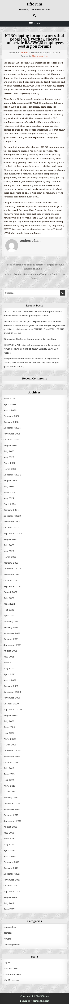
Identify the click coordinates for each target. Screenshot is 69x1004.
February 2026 (12, 416)
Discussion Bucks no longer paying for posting (30, 339)
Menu (37, 23)
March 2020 (10, 744)
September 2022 (13, 586)
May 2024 (9, 498)
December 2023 (12, 516)
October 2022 (11, 580)
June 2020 (9, 727)
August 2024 (10, 480)
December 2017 (12, 874)
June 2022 (9, 604)
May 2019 (9, 780)
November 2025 (12, 433)
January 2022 (11, 627)
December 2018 (12, 803)
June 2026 (9, 398)
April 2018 (9, 850)
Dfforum (34, 4)
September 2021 (12, 645)
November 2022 (12, 574)
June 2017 (9, 909)
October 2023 (11, 527)
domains (8, 933)
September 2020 (13, 709)
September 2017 (12, 891)
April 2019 (9, 786)
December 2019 (12, 750)
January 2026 (11, 422)
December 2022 (12, 568)
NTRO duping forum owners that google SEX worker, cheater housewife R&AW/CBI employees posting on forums (34, 41)
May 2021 (9, 668)
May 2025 (9, 457)
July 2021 (9, 656)
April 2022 (10, 615)
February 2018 (11, 862)
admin (24, 53)
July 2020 (9, 721)
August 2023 (10, 539)
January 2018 (11, 868)
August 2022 (10, 592)
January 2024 (11, 510)
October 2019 (11, 762)
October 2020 (11, 703)
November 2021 (12, 633)
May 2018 (9, 844)
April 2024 (10, 504)
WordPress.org (11, 980)
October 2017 (11, 885)
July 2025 (9, 451)
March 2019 (10, 791)
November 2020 (12, 697)
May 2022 (9, 610)
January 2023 (11, 563)
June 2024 (9, 492)
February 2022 (11, 621)
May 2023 (9, 551)
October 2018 (11, 815)
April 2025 (10, 463)
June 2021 (9, 662)
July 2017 (9, 903)
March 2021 (10, 680)
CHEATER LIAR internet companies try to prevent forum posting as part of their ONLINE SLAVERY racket (32, 349)
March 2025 (10, 469)
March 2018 (10, 856)
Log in (7, 962)
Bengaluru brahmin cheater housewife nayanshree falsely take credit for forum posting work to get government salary (31, 362)
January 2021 (11, 686)
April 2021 (9, 674)
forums (7, 938)
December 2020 (12, 692)
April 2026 (10, 404)
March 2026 (10, 410)
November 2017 (12, 879)
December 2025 (12, 427)
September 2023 (13, 533)
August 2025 (10, 445)
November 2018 (12, 809)
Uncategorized (40, 56)
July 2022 (9, 598)
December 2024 (12, 474)
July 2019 (9, 768)
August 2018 (10, 827)
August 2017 (10, 897)
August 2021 (10, 651)
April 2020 (10, 739)
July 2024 (9, 486)
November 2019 (12, 756)
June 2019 (9, 774)
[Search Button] (34, 15)
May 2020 (9, 733)
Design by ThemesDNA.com (34, 1001)
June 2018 (9, 838)
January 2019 (11, 797)
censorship (10, 927)
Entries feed (10, 968)
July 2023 (9, 545)
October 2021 (11, 639)
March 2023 (10, 557)
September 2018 (12, 821)
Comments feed (12, 974)
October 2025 (11, 439)
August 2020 (10, 715)
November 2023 (12, 521)
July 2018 (9, 833)
